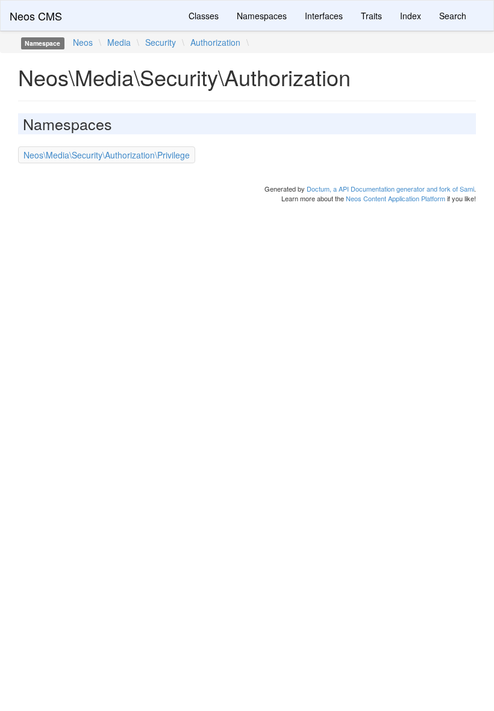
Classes (204, 16)
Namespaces (262, 16)
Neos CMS (36, 15)
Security (160, 42)
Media (119, 42)
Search (452, 16)
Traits (371, 16)
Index (410, 16)
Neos (83, 42)
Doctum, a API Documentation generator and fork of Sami (390, 188)
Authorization (215, 42)
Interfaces (324, 16)
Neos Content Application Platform (395, 198)
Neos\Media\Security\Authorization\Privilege (106, 155)
